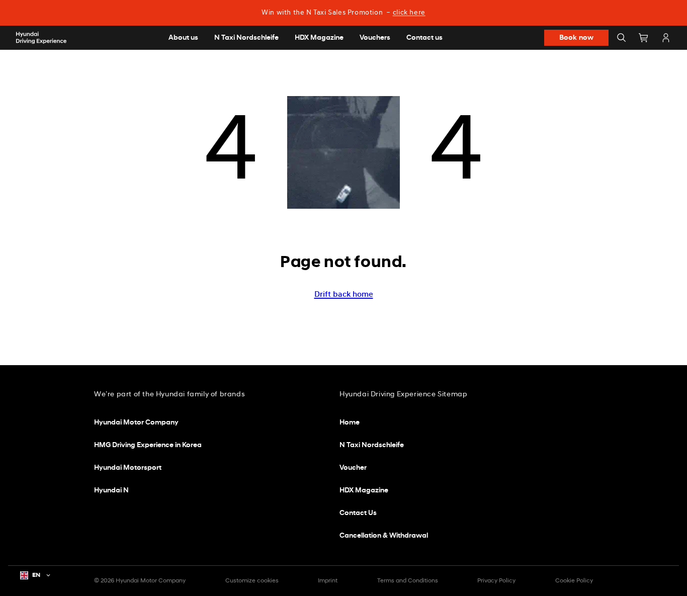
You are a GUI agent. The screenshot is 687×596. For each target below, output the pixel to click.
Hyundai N (111, 490)
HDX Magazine (363, 490)
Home (349, 423)
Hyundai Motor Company (136, 423)
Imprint (327, 581)
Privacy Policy (496, 581)
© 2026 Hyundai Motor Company (140, 581)
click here (409, 13)
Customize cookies (252, 581)
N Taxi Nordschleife (371, 445)
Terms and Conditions (407, 581)
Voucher (353, 468)
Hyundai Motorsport (127, 468)
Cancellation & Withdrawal (383, 536)
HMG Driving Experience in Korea (148, 445)
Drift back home (343, 295)
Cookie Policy (574, 581)
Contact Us (358, 513)
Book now (576, 38)
